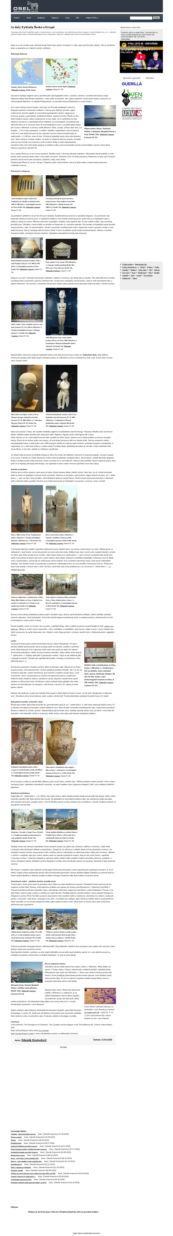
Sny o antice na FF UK (91, 1012)
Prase (133, 273)
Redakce (17, 18)
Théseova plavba (16, 1137)
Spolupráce (41, 18)
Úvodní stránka (127, 264)
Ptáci (150, 273)
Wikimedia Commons (18, 90)
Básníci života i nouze (18, 1155)
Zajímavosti (126, 278)
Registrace (55, 18)
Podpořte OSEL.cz (92, 18)
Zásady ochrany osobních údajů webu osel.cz (86, 1233)
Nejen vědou (142, 270)
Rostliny (157, 273)
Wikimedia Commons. (27, 269)
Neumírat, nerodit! (17, 1170)
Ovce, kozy (125, 273)
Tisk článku (63, 1047)
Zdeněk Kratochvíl (34, 1040)
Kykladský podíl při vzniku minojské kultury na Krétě (28, 1183)
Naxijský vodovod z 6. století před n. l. (23, 1176)
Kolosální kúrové (16, 1164)
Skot (132, 275)
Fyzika (157, 267)
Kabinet (133, 270)
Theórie (13, 1140)
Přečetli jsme (142, 273)
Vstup (67, 18)
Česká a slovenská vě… (130, 267)
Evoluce (149, 267)
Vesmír (139, 275)
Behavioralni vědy (141, 264)
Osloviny (157, 270)
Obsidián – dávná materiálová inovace (23, 1134)
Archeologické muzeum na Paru (21, 1179)
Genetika (125, 270)
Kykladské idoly (16, 1143)
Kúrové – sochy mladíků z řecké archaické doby (26, 1161)
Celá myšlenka (125, 39)
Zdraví (135, 278)
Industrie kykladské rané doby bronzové (24, 1146)
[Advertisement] (116, 6)
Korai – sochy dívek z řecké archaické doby (25, 1158)
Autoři (28, 18)
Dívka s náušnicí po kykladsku (21, 1167)
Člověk (142, 267)
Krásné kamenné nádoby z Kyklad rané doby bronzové (29, 1149)
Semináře (125, 275)
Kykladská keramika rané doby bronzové (24, 1152)
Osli (150, 270)
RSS (77, 18)
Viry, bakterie (148, 275)
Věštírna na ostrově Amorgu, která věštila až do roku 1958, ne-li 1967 (33, 1173)
